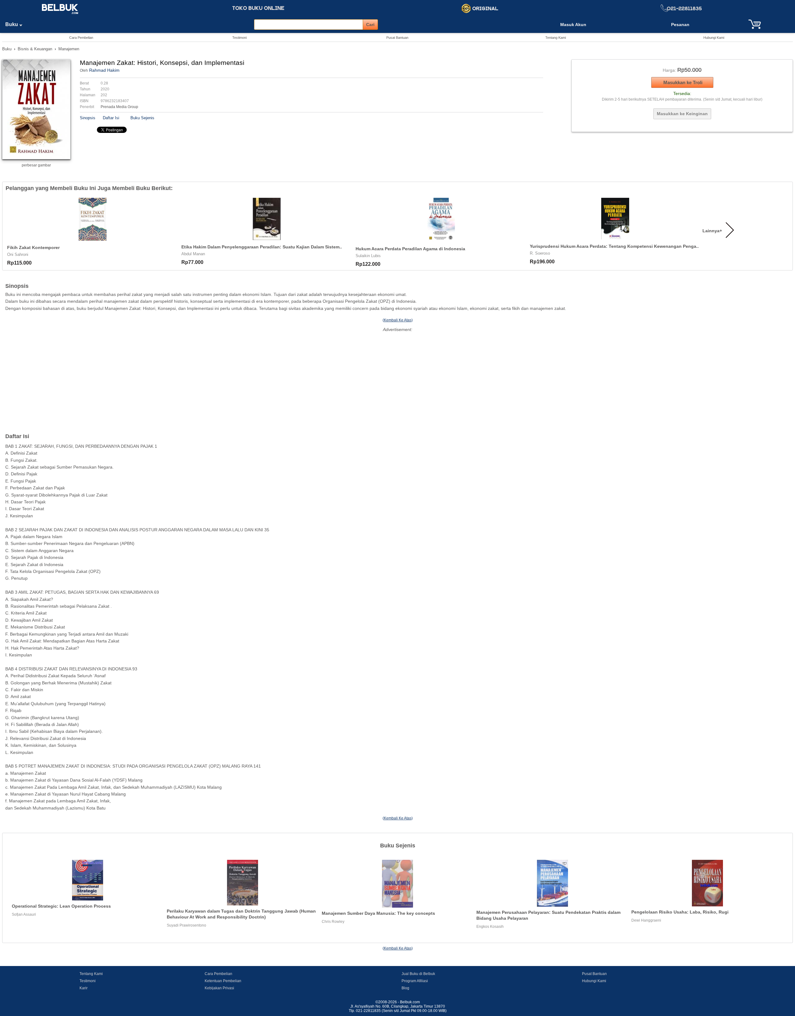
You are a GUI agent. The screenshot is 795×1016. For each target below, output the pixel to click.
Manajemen (68, 49)
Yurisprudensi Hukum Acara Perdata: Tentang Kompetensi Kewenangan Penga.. (614, 246)
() (398, 320)
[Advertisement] (397, 377)
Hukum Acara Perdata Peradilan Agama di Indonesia (410, 248)
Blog (405, 988)
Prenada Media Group (119, 107)
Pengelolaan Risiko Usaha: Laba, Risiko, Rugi (680, 911)
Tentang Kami (555, 37)
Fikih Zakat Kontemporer (33, 247)
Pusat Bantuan (397, 37)
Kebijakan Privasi (219, 988)
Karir (84, 988)
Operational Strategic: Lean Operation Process (61, 906)
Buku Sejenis (142, 118)
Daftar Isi (111, 118)
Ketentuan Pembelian (223, 981)
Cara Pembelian (81, 37)
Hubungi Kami (713, 37)
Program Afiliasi (415, 981)
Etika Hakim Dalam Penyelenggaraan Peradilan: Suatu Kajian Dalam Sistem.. (261, 246)
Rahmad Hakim (104, 70)
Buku (12, 24)
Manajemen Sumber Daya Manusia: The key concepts (378, 913)
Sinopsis (87, 118)
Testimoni (239, 37)
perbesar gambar (36, 165)
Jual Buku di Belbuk (418, 974)
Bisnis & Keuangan (35, 49)
